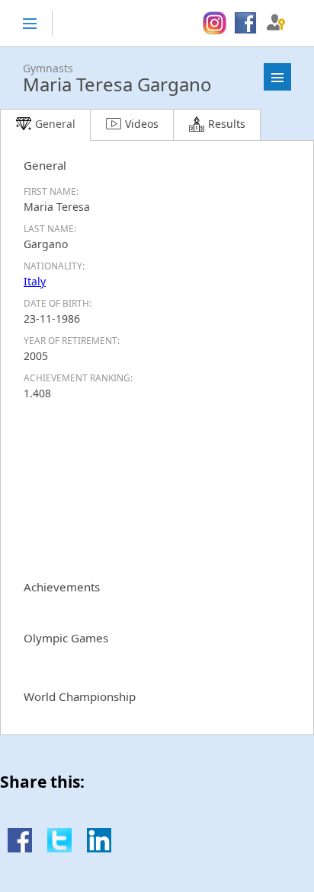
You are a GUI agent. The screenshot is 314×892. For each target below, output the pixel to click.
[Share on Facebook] (20, 848)
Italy (35, 281)
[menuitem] (214, 23)
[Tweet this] (59, 848)
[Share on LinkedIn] (99, 848)
